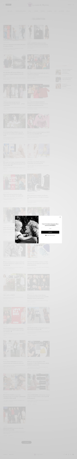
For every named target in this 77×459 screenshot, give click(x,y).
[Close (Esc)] (60, 217)
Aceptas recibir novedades (51, 235)
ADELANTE (50, 232)
